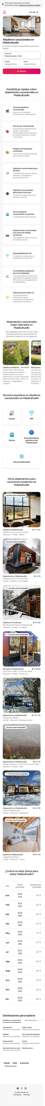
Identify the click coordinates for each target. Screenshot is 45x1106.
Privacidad (17, 1095)
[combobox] (22, 56)
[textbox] (12, 64)
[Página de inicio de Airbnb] (4, 12)
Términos (26, 1095)
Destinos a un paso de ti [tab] (12, 1020)
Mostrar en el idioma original (29, 5)
